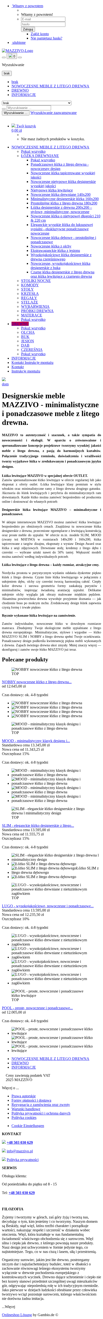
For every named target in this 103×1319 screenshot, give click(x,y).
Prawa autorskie (23, 1096)
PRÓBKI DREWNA (37, 311)
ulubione (18, 42)
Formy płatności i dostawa (31, 1100)
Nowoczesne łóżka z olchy (51, 246)
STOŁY (27, 289)
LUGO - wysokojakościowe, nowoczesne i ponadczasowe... (48, 906)
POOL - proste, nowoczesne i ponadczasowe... (37, 1008)
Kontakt (18, 363)
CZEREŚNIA (32, 350)
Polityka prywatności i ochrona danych (40, 1113)
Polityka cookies (23, 1118)
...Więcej (8, 1307)
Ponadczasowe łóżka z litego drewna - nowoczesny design (60, 166)
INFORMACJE (23, 95)
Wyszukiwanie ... (16, 113)
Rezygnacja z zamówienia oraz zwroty (40, 1105)
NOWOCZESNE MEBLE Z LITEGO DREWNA (50, 86)
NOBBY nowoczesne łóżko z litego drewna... (37, 682)
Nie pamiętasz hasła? (46, 38)
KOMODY (30, 285)
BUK (25, 337)
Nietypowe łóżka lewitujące (52, 190)
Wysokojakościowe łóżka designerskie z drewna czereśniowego (61, 257)
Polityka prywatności (23, 1160)
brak (14, 82)
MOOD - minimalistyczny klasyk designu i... (36, 741)
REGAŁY (29, 298)
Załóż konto (40, 34)
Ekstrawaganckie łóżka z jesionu (55, 250)
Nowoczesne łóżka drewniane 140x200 (61, 194)
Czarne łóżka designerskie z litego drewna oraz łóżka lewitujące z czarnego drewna (62, 274)
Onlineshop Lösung (17, 1315)
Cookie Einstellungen (27, 1126)
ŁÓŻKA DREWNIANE (40, 156)
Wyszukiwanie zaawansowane (53, 113)
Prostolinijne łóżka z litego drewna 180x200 (64, 203)
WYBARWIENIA (35, 306)
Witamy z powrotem (27, 6)
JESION (27, 341)
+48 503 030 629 (20, 1142)
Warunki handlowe (25, 1109)
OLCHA (28, 332)
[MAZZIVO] (17, 51)
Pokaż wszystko (33, 151)
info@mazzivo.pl (20, 1151)
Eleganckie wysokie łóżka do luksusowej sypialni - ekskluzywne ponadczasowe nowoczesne (62, 229)
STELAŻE (29, 302)
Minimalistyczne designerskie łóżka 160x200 (65, 199)
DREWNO (20, 90)
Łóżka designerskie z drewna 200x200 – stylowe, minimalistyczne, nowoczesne (61, 209)
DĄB (25, 345)
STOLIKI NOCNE (36, 281)
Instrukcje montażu (39, 363)
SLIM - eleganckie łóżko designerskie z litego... (38, 825)
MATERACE (31, 315)
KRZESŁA (30, 294)
